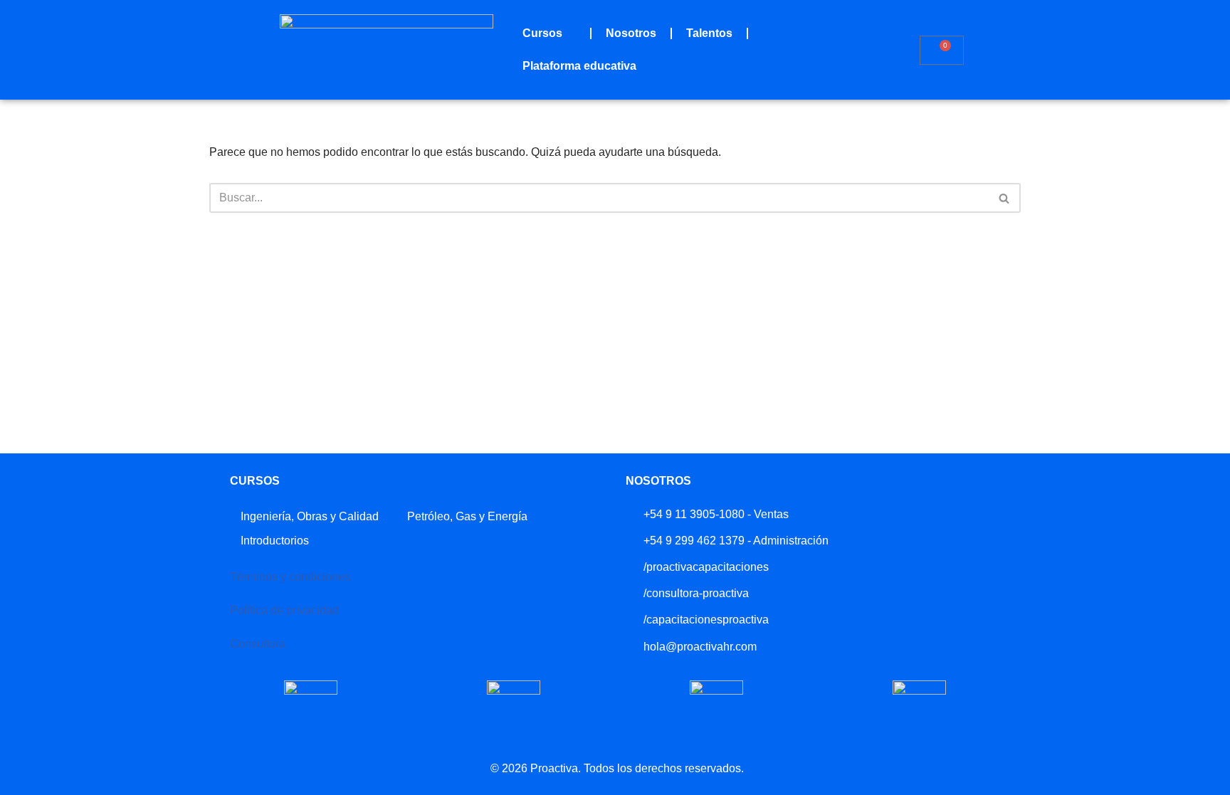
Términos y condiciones (290, 577)
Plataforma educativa (579, 66)
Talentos (709, 33)
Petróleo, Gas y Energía (467, 516)
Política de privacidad (284, 610)
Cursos (542, 33)
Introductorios (275, 541)
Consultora (257, 644)
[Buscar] (1005, 198)
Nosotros (631, 33)
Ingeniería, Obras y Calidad (310, 516)
